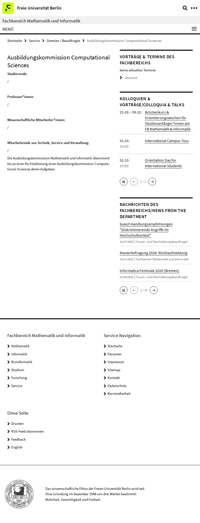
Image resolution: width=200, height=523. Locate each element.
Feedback (18, 439)
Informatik (19, 354)
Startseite (14, 40)
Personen (114, 354)
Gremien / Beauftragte (63, 40)
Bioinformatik (21, 361)
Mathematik (20, 346)
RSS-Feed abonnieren (27, 431)
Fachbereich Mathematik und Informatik (41, 21)
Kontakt (114, 377)
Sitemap (114, 370)
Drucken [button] (17, 423)
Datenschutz (117, 385)
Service (34, 40)
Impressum (116, 361)
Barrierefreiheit (119, 393)
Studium (17, 370)
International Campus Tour (167, 140)
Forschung (19, 377)
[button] (124, 181)
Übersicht (131, 78)
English (16, 447)
